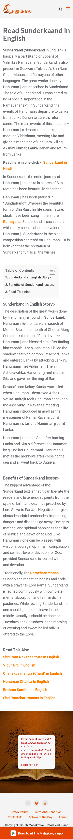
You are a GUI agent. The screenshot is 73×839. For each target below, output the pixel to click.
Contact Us (15, 817)
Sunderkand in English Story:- (30, 277)
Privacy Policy (19, 811)
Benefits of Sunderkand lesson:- (32, 285)
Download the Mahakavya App (40, 833)
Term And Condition (47, 811)
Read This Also (19, 292)
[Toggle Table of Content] (50, 271)
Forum (63, 817)
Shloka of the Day (40, 817)
